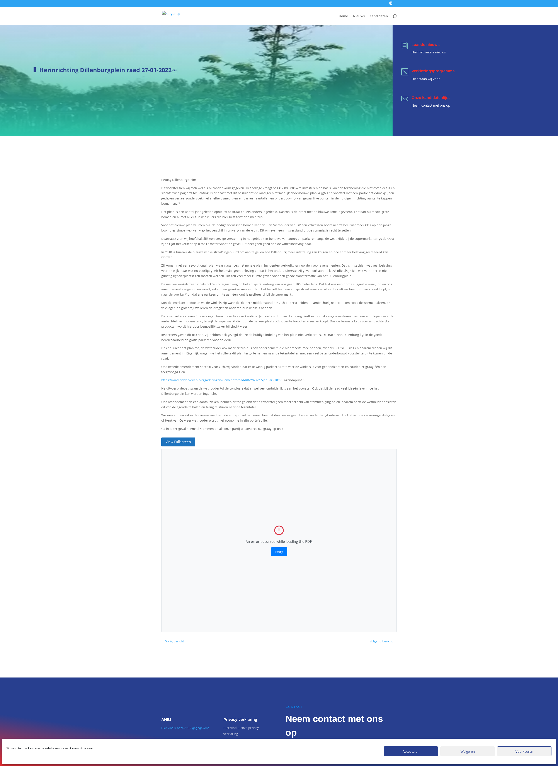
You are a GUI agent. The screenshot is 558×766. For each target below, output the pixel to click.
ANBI (166, 719)
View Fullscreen (178, 441)
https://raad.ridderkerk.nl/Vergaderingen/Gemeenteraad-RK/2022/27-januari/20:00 (221, 380)
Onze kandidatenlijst (431, 97)
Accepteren (411, 751)
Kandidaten (378, 16)
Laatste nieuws (426, 45)
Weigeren (468, 751)
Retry (279, 552)
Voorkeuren (524, 751)
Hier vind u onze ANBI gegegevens (185, 728)
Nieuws (359, 16)
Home (343, 16)
